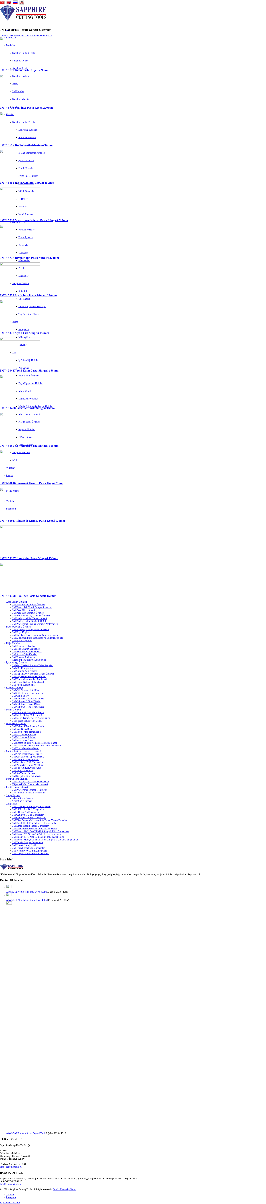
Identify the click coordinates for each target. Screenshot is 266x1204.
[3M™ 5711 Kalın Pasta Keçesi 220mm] (20, 39)
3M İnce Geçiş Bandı (22, 729)
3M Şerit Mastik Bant (22, 770)
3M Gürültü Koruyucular (24, 671)
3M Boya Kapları (20, 632)
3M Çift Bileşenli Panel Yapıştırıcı (28, 693)
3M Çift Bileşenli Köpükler (25, 690)
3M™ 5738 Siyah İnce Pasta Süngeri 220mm (28, 295)
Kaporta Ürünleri (14, 687)
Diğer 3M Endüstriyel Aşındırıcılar (29, 660)
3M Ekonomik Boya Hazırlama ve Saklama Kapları (37, 637)
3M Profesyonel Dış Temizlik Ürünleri (31, 615)
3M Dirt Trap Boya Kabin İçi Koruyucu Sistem (35, 635)
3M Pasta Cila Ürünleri (23, 610)
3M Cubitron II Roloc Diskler (26, 704)
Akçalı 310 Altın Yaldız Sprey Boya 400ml (27, 900)
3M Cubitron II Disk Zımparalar (28, 814)
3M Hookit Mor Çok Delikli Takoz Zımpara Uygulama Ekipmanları (45, 839)
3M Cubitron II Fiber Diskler (26, 701)
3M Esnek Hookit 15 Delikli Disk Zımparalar (34, 823)
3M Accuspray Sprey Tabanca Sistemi (30, 629)
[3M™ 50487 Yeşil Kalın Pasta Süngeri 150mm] (20, 339)
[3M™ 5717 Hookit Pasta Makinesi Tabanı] (20, 114)
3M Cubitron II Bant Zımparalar (28, 698)
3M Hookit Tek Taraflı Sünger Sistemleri (32, 607)
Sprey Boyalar (13, 795)
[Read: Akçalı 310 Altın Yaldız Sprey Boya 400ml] (9, 895)
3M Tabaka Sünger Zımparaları (27, 842)
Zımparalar (11, 803)
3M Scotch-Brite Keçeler (24, 654)
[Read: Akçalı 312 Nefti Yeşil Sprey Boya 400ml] (9, 887)
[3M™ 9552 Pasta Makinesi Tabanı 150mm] (20, 152)
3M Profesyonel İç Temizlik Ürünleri (30, 621)
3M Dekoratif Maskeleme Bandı (28, 726)
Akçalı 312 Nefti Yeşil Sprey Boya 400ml (26, 891)
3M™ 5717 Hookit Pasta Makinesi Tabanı (26, 145)
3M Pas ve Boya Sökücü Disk (27, 651)
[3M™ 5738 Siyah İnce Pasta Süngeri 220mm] (20, 264)
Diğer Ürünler (13, 643)
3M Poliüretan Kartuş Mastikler (27, 765)
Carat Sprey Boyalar (22, 801)
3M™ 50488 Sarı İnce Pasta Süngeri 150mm (28, 408)
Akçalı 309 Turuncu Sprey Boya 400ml (25, 1133)
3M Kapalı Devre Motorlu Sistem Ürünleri (33, 673)
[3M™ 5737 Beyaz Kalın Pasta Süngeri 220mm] (20, 227)
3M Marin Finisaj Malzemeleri (27, 715)
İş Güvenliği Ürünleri (16, 662)
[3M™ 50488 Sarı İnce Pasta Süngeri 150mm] (20, 377)
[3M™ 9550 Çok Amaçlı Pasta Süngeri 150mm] (20, 415)
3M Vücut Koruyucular (23, 684)
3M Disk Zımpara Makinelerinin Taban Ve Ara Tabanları (40, 820)
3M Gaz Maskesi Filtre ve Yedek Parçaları (32, 665)
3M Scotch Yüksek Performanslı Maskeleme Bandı (37, 745)
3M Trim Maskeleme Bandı (25, 748)
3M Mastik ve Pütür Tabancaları (28, 762)
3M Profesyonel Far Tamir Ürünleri (29, 618)
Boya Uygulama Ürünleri (18, 626)
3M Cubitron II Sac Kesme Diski (28, 707)
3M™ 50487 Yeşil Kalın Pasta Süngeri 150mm (29, 370)
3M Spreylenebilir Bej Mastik (26, 776)
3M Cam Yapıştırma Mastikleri (27, 754)
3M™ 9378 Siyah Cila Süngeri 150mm (24, 332)
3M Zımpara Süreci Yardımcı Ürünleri (30, 853)
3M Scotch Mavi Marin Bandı (27, 720)
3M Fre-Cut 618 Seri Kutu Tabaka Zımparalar (34, 828)
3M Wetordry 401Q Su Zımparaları (29, 850)
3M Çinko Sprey (20, 695)
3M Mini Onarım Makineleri (26, 648)
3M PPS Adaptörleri (22, 640)
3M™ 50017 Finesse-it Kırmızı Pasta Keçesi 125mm (32, 520)
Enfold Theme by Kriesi (64, 1189)
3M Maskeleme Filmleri (24, 737)
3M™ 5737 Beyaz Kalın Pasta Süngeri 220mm (29, 257)
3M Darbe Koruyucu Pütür (25, 759)
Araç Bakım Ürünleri (16, 601)
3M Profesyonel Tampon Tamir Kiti (29, 790)
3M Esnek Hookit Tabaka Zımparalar (30, 825)
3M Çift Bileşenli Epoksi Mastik (28, 756)
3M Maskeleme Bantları (24, 734)
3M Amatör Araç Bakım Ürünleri (28, 604)
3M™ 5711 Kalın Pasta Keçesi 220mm (24, 70)
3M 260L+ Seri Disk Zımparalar (28, 809)
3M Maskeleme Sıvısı (22, 740)
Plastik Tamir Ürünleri (17, 787)
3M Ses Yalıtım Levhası (23, 773)
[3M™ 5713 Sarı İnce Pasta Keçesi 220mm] (20, 77)
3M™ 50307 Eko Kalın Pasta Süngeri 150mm (29, 558)
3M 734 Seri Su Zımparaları (26, 812)
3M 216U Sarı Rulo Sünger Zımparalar (31, 806)
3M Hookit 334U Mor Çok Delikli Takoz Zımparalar (38, 837)
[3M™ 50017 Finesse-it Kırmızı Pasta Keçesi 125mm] (20, 490)
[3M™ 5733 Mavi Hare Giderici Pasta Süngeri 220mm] (20, 189)
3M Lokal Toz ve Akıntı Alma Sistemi (30, 781)
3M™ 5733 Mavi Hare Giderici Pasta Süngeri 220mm (34, 220)
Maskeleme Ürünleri (16, 723)
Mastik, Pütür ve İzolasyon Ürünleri (23, 751)
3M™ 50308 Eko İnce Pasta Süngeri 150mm (28, 595)
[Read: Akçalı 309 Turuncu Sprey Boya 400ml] (9, 903)
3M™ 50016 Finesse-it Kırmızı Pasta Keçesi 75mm (31, 483)
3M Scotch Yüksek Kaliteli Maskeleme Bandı (34, 743)
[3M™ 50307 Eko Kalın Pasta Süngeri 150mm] (20, 527)
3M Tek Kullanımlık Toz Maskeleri (29, 679)
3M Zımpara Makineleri (24, 657)
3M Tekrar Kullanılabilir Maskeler (29, 682)
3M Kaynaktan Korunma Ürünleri (29, 676)
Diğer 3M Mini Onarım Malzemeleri (30, 784)
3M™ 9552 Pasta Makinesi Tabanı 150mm (27, 182)
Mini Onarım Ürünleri (17, 778)
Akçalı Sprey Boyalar (22, 798)
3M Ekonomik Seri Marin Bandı (28, 712)
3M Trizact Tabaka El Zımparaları (28, 848)
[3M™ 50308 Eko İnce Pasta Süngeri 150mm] (20, 565)
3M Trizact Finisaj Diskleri (25, 845)
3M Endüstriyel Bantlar (23, 646)
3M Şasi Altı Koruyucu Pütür (26, 767)
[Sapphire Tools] (23, 19)
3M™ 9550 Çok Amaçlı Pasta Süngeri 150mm (29, 445)
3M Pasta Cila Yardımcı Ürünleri (28, 613)
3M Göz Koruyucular (22, 668)
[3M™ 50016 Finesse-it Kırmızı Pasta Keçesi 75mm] (20, 452)
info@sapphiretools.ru (11, 1166)
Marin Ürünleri (13, 709)
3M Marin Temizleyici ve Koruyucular (31, 718)
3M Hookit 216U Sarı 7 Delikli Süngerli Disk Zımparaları (40, 831)
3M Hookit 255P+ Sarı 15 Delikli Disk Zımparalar (36, 834)
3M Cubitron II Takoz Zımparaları (29, 817)
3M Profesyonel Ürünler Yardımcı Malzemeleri (35, 624)
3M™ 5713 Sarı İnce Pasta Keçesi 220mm (26, 107)
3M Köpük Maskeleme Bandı (26, 731)
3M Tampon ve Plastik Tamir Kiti (28, 792)
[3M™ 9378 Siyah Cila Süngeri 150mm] (20, 302)
